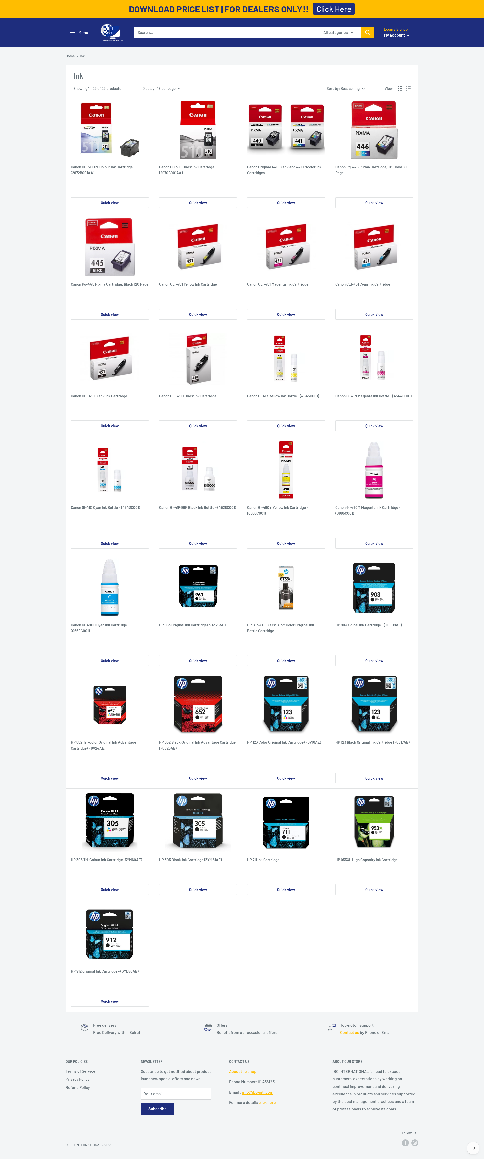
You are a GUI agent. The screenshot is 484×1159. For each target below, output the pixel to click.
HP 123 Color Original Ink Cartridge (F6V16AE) (284, 742)
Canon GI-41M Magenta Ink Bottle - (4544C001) (373, 396)
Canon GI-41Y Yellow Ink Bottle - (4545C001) (283, 396)
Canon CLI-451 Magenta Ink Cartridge (277, 284)
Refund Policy (78, 1087)
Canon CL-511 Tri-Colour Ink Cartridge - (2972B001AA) (103, 170)
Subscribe (157, 1108)
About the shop (242, 1071)
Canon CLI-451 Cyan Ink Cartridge (362, 284)
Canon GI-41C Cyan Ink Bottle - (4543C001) (105, 507)
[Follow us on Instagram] (414, 1142)
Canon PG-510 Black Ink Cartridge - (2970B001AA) (188, 170)
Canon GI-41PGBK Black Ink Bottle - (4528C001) (197, 507)
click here (267, 1102)
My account (395, 34)
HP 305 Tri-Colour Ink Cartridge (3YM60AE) (106, 859)
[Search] (367, 32)
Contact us (349, 1032)
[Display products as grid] (400, 88)
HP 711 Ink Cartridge (263, 859)
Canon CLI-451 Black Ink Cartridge (99, 396)
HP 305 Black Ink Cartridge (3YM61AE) (190, 859)
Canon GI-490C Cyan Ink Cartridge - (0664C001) (100, 628)
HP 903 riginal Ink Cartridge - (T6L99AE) (368, 625)
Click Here (333, 8)
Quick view (110, 202)
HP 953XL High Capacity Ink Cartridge (366, 859)
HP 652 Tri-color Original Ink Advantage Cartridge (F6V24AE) (103, 745)
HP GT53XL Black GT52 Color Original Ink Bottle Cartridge (280, 628)
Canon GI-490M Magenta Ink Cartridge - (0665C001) (367, 510)
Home (70, 56)
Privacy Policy (78, 1079)
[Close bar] (481, 3)
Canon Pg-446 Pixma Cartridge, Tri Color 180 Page (372, 170)
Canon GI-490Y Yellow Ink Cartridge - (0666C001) (277, 510)
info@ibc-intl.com (257, 1092)
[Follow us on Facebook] (405, 1142)
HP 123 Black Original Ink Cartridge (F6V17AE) (372, 742)
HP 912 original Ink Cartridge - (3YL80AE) (105, 971)
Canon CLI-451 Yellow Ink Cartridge (188, 284)
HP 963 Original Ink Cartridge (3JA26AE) (192, 625)
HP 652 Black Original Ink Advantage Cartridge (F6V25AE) (197, 745)
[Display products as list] (408, 88)
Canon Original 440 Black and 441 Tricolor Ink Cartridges (284, 170)
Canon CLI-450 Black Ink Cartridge (187, 396)
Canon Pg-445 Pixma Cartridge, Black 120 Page (109, 284)
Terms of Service (80, 1071)
